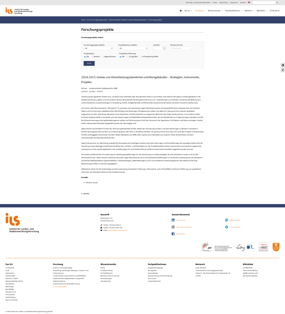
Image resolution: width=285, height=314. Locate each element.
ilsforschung (180, 234)
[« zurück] (85, 193)
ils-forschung (180, 220)
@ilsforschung (234, 220)
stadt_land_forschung (183, 227)
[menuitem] (249, 3)
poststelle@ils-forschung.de (117, 230)
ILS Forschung (234, 227)
